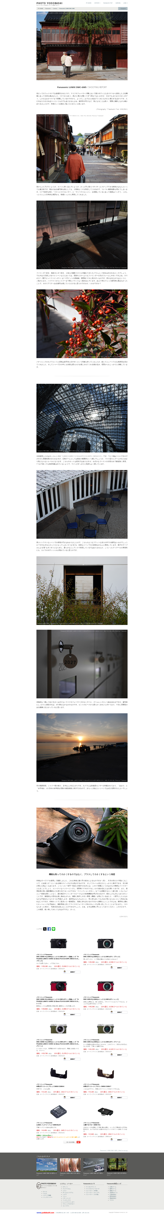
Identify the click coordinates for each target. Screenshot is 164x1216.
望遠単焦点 (113, 1198)
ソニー (65, 1196)
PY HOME (88, 3)
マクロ (112, 1200)
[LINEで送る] (53, 929)
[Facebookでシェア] (49, 929)
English (123, 8)
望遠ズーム (113, 1190)
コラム (45, 1193)
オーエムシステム (68, 1192)
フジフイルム (67, 1188)
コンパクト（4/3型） (92, 1190)
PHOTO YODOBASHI (49, 3)
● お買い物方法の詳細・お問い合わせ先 (80, 1212)
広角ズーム (113, 1187)
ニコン (65, 1190)
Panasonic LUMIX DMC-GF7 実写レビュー (93, 1174)
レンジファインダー (69, 1202)
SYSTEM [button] (96, 3)
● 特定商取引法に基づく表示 (62, 1212)
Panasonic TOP (107, 3)
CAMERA (118, 3)
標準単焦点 (113, 1196)
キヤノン (65, 1187)
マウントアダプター (69, 1204)
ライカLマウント (91, 1187)
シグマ (65, 1194)
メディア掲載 (47, 1195)
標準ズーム (113, 1188)
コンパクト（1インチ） (93, 1192)
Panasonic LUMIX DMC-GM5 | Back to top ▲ (114, 1150)
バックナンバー (47, 1197)
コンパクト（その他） (92, 1194)
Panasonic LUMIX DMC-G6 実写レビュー (46, 1174)
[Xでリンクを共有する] (45, 929)
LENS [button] (125, 3)
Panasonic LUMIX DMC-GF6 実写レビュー (117, 1174)
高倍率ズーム (114, 1192)
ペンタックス (67, 1200)
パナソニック (67, 1198)
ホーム (45, 1191)
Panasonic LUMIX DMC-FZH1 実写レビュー (70, 1174)
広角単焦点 (113, 1194)
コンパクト (66, 1206)
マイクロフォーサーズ (92, 1188)
